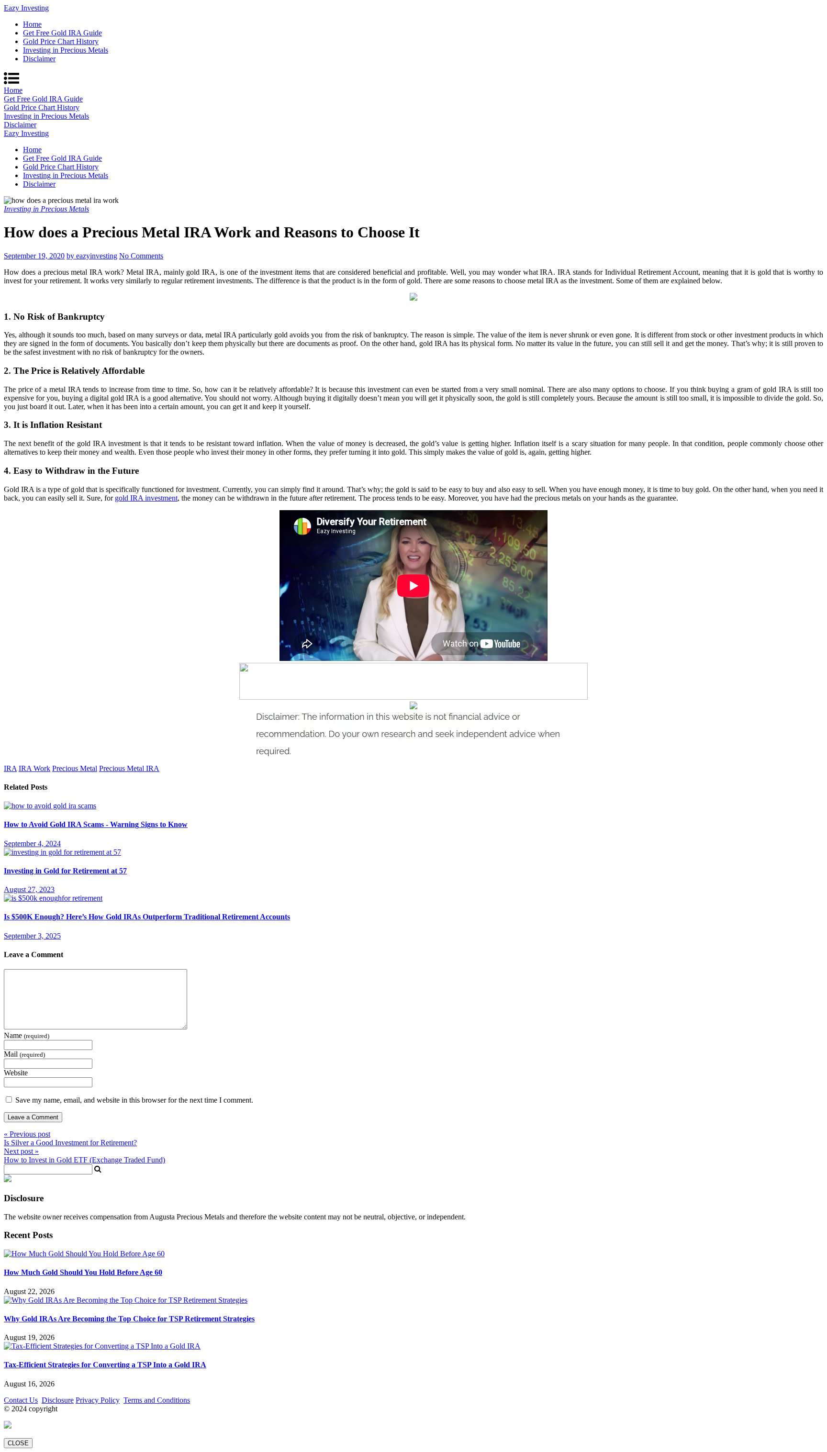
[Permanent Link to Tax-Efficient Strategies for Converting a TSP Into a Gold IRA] (102, 1346)
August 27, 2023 (29, 889)
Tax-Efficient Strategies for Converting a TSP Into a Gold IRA (105, 1365)
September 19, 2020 (34, 256)
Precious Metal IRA (129, 768)
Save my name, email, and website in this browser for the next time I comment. (134, 1100)
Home (32, 24)
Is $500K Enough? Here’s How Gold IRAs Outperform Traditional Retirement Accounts (147, 917)
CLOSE (18, 1443)
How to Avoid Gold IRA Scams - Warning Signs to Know (96, 824)
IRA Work (34, 768)
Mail (24, 1054)
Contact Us (21, 1400)
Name (26, 1035)
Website (16, 1073)
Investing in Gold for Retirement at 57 (65, 871)
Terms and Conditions (156, 1400)
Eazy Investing (26, 8)
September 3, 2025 (32, 936)
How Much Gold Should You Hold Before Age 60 (83, 1272)
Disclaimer (39, 59)
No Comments (141, 256)
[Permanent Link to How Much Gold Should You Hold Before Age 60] (84, 1254)
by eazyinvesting (92, 256)
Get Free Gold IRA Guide (62, 33)
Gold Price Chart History (61, 41)
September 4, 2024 (32, 843)
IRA (10, 768)
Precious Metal (74, 768)
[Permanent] (50, 806)
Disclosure (58, 1400)
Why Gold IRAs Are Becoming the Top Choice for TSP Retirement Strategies (129, 1319)
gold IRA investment (146, 498)
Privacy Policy (98, 1400)
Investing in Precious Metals (65, 50)
